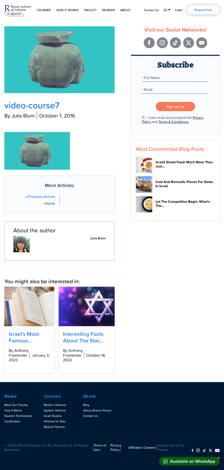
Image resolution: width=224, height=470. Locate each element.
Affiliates (135, 447)
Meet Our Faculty (16, 405)
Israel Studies (53, 416)
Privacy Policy (115, 447)
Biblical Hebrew (54, 427)
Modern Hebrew (55, 405)
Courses (44, 10)
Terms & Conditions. (174, 121)
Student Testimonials (18, 416)
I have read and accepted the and (173, 120)
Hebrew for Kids (55, 421)
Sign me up (175, 106)
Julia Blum (98, 238)
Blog (86, 405)
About (125, 10)
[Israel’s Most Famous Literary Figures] (29, 306)
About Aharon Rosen (97, 410)
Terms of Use (99, 447)
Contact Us (151, 10)
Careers (149, 447)
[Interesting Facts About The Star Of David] (87, 306)
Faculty (90, 10)
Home (10, 396)
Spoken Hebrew (55, 410)
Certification (12, 421)
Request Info (203, 10)
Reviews (108, 10)
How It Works (67, 10)
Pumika (162, 449)
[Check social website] (192, 450)
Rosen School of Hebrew (17, 10)
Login (178, 10)
